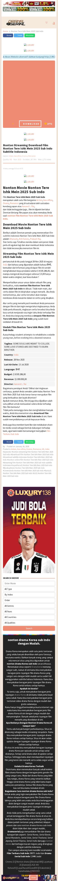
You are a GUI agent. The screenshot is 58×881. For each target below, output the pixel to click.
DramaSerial (36, 666)
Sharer (9, 35)
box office (17, 156)
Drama (25, 156)
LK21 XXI (35, 864)
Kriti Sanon (24, 238)
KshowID (12, 867)
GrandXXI (33, 867)
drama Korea (20, 694)
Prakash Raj (35, 238)
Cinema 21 (10, 861)
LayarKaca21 (23, 867)
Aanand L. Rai (28, 206)
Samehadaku (24, 871)
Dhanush (13, 238)
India (5, 264)
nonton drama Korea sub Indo (36, 825)
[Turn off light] (6, 123)
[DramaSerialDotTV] (15, 22)
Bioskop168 (36, 861)
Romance (32, 156)
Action (11, 156)
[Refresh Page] (13, 123)
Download (31, 123)
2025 (19, 159)
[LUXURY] (16, 3)
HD (11, 159)
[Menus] (54, 22)
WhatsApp (29, 35)
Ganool (26, 864)
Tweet (19, 35)
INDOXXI (36, 871)
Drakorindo (44, 867)
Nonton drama (23, 861)
